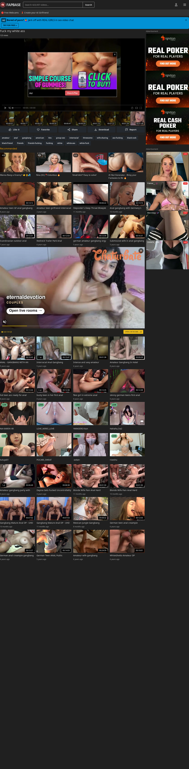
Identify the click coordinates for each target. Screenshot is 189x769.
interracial (74, 138)
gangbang (26, 138)
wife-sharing (102, 138)
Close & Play (72, 93)
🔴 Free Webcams (10, 12)
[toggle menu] (169, 5)
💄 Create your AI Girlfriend (35, 12)
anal (16, 138)
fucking (49, 143)
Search (88, 4)
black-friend (7, 143)
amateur (5, 138)
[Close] (186, 20)
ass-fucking (118, 138)
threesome (87, 138)
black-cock (131, 138)
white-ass (71, 143)
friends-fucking (35, 143)
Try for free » (10, 25)
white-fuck (84, 143)
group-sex (60, 138)
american (40, 138)
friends (20, 143)
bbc (50, 138)
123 (4, 35)
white (59, 143)
